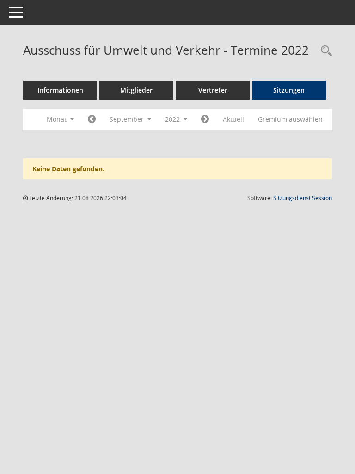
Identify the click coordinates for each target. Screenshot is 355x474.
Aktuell (233, 119)
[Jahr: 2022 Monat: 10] (205, 119)
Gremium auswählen (290, 119)
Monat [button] (57, 119)
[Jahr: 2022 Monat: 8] (92, 119)
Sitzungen (289, 90)
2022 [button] (173, 119)
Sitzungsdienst (302, 198)
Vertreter (212, 90)
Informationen (60, 90)
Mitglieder (136, 90)
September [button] (128, 119)
